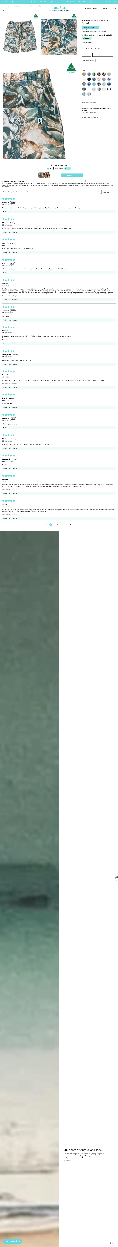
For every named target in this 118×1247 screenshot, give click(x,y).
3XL (95, 49)
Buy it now (97, 65)
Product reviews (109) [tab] (22, 192)
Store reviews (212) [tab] (9, 192)
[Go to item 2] (47, 175)
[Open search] (98, 192)
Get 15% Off (11, 1241)
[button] (92, 8)
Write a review (72, 175)
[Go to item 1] (41, 175)
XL (89, 49)
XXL (92, 49)
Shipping (91, 31)
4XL (99, 49)
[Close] (19, 1241)
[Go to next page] (70, 524)
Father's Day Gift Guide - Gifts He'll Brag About (34, 2)
